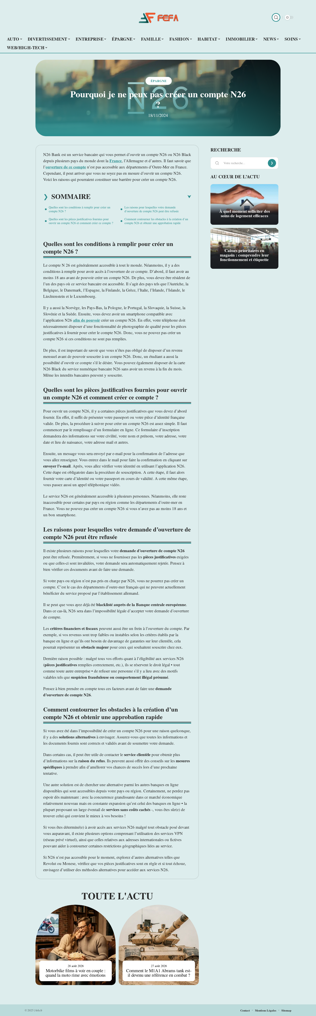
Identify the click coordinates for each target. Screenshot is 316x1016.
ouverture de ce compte (66, 167)
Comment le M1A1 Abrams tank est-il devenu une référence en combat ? (159, 972)
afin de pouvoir (86, 320)
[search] (276, 17)
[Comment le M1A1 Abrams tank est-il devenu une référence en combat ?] (159, 945)
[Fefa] (158, 17)
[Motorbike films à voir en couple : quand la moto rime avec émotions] (75, 945)
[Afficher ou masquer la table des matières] (141, 196)
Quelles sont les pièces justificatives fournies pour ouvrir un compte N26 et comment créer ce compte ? (81, 221)
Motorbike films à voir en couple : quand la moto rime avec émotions (76, 972)
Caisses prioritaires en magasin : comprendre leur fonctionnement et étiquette (244, 255)
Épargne (159, 81)
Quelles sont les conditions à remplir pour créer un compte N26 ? (79, 209)
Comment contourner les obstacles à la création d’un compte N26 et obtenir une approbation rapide (156, 221)
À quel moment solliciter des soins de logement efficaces (244, 213)
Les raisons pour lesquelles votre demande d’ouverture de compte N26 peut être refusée (151, 209)
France (115, 160)
